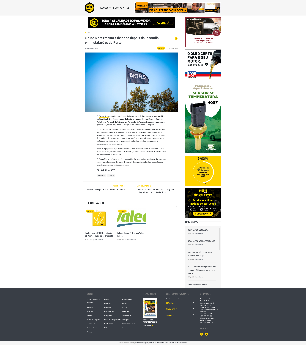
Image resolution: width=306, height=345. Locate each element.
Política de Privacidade (156, 343)
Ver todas (147, 325)
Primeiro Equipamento (112, 320)
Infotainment (109, 324)
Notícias (90, 312)
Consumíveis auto (128, 324)
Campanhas (108, 316)
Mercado (161, 48)
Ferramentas (126, 316)
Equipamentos (127, 299)
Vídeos (124, 308)
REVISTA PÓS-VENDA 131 (197, 230)
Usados (89, 332)
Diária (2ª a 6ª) (172, 309)
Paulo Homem (98, 240)
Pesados (107, 308)
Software (125, 312)
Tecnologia (91, 324)
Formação (90, 316)
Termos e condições (141, 343)
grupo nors (101, 175)
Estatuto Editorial (181, 343)
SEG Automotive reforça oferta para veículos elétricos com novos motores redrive (203, 270)
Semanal (170, 303)
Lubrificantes (109, 312)
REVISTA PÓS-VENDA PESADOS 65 (201, 241)
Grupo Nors (104, 116)
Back (88, 32)
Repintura (108, 304)
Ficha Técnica (169, 343)
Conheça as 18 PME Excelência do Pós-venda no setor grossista (99, 234)
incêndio (111, 175)
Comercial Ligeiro (93, 320)
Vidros (106, 328)
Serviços (125, 320)
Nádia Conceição (92, 48)
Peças (106, 299)
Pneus (124, 304)
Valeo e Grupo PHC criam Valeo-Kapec (131, 234)
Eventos (125, 328)
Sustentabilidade (93, 328)
